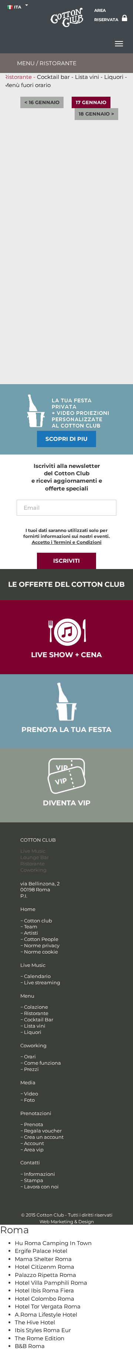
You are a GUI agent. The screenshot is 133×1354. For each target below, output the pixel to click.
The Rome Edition (39, 1338)
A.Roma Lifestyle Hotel (46, 1314)
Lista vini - (89, 76)
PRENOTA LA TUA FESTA (66, 729)
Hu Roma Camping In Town (53, 1243)
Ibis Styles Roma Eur (43, 1330)
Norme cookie (41, 952)
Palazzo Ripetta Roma (45, 1274)
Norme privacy (41, 945)
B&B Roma (30, 1346)
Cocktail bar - (55, 76)
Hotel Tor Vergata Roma (48, 1306)
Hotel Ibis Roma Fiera (44, 1290)
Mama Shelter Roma (43, 1258)
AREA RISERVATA (106, 15)
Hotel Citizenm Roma (44, 1266)
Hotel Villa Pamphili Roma (51, 1282)
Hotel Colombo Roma (44, 1298)
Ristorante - (19, 76)
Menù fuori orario (27, 85)
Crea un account (44, 1137)
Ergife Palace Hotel (41, 1250)
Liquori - (115, 76)
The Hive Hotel (35, 1322)
